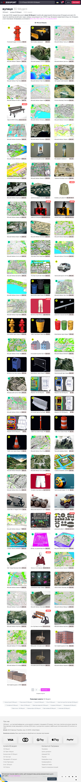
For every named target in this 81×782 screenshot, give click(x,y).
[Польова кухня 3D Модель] (40, 656)
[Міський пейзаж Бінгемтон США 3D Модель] (64, 345)
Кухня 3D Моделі (39, 702)
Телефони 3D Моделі (12, 705)
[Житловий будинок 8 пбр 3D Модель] (64, 637)
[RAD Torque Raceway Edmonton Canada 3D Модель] (17, 559)
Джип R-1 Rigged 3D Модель (62, 509)
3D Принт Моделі (8, 751)
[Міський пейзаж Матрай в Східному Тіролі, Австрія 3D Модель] (17, 461)
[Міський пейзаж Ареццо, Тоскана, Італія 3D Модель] (17, 520)
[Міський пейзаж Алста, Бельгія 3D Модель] (17, 247)
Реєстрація (76, 2)
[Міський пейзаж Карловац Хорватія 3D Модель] (17, 306)
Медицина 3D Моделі (70, 705)
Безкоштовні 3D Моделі (10, 754)
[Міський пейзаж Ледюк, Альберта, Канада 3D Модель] (64, 130)
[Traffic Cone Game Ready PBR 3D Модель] (17, 442)
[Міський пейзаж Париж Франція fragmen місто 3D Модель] (40, 91)
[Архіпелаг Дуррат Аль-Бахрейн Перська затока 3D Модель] (40, 189)
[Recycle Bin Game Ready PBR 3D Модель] (40, 286)
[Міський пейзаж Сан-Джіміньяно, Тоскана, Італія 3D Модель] (40, 461)
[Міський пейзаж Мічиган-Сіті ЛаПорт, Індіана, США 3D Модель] (17, 150)
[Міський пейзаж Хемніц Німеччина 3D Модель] (17, 208)
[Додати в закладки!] (24, 38)
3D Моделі (6, 749)
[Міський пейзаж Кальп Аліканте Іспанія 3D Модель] (17, 286)
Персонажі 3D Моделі (26, 702)
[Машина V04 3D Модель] (64, 384)
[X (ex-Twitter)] (65, 776)
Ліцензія (44, 757)
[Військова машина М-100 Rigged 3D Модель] (40, 500)
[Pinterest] (69, 776)
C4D (46, 19)
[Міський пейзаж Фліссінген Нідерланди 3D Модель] (64, 247)
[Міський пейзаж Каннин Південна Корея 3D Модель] (64, 559)
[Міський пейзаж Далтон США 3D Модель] (64, 52)
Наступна (44, 689)
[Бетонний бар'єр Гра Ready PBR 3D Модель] (40, 403)
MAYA (55, 19)
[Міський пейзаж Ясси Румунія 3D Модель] (40, 442)
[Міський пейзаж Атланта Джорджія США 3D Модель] (17, 91)
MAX (31, 19)
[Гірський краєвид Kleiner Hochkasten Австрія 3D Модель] (64, 442)
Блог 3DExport (7, 764)
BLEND (50, 19)
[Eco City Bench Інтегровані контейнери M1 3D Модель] (40, 617)
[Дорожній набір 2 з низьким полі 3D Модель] (64, 520)
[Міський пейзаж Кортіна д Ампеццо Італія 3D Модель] (17, 617)
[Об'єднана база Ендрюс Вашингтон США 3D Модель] (17, 169)
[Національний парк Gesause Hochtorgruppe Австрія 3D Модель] (64, 364)
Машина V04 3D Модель (61, 392)
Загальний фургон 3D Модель (63, 275)
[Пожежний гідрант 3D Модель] (17, 33)
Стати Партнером (8, 762)
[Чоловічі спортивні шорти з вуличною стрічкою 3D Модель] (40, 481)
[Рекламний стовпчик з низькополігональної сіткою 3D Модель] (64, 150)
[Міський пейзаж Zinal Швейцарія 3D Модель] (40, 598)
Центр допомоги (46, 751)
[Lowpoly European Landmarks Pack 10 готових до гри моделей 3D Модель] (64, 461)
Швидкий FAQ (46, 754)
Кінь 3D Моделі (51, 702)
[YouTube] (76, 780)
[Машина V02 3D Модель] (17, 423)
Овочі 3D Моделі (25, 705)
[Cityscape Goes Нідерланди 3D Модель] (40, 247)
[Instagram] (62, 776)
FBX (37, 19)
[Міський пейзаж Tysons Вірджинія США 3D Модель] (17, 598)
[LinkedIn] (76, 776)
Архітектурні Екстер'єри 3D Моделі (68, 702)
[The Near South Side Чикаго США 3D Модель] (40, 267)
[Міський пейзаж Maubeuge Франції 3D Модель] (64, 228)
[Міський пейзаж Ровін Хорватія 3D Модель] (40, 72)
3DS (40, 19)
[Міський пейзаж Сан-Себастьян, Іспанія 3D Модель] (64, 286)
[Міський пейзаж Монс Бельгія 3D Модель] (17, 481)
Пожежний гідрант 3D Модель (15, 42)
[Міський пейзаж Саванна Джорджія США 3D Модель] (17, 52)
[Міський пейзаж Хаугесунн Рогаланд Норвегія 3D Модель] (17, 189)
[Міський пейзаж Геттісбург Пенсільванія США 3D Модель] (17, 637)
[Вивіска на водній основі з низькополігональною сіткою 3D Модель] (40, 150)
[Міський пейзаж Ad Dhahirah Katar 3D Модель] (40, 228)
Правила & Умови (47, 764)
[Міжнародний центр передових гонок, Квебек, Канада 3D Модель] (17, 384)
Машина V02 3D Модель (13, 431)
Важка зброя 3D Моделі (34, 708)
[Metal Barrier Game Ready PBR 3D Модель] (40, 364)
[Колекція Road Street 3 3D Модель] (40, 520)
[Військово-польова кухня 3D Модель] (40, 637)
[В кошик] (21, 38)
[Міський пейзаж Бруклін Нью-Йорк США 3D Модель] (64, 539)
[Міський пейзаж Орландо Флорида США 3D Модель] (17, 130)
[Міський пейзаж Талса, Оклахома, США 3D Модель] (64, 33)
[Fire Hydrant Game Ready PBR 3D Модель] (17, 325)
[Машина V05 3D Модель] (40, 384)
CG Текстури (7, 757)
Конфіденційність (46, 762)
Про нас (6, 721)
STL (43, 19)
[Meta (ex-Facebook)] (72, 776)
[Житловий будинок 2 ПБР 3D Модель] (17, 676)
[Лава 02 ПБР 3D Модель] (17, 111)
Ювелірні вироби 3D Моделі (40, 705)
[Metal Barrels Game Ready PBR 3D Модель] (64, 325)
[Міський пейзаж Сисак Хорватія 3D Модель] (17, 345)
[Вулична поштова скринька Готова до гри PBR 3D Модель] (17, 364)
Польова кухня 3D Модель (38, 665)
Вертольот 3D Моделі (18, 708)
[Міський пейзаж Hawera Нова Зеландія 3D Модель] (64, 656)
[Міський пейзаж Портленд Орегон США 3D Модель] (17, 72)
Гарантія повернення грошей (50, 767)
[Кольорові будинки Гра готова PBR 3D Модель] (40, 345)
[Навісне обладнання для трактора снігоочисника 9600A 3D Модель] (40, 208)
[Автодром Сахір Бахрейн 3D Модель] (64, 72)
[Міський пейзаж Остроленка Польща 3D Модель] (64, 111)
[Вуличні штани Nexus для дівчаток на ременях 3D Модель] (40, 306)
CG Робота (6, 767)
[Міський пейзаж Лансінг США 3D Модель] (40, 169)
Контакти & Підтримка (50, 746)
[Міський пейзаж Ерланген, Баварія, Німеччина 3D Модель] (17, 267)
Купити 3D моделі (10, 746)
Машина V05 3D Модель (37, 392)
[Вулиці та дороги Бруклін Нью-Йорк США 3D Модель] (40, 539)
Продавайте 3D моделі (10, 759)
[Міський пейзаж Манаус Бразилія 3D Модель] (64, 598)
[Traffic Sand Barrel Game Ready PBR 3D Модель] (40, 325)
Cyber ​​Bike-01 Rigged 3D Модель (16, 509)
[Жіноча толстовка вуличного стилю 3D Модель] (40, 559)
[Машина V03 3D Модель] (64, 403)
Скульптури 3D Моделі (10, 702)
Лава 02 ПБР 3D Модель (13, 120)
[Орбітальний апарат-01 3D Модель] (64, 481)
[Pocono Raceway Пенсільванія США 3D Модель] (64, 91)
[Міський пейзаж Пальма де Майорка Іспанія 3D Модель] (40, 111)
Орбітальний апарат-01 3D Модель (64, 490)
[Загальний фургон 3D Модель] (64, 267)
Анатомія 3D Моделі (64, 708)
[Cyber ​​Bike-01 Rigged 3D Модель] (17, 500)
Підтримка (45, 749)
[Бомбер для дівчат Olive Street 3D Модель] (64, 189)
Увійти (68, 2)
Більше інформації (14, 776)
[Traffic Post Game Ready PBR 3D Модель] (40, 423)
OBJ (34, 19)
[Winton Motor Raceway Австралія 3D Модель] (64, 578)
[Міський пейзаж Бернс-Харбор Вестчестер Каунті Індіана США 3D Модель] (17, 228)
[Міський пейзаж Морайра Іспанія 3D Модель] (40, 130)
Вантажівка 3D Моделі (49, 708)
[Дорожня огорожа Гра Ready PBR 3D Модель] (64, 306)
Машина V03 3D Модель (61, 412)
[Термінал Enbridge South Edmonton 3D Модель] (64, 169)
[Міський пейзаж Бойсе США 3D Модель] (17, 403)
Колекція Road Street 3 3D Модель (40, 529)
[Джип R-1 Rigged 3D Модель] (64, 500)
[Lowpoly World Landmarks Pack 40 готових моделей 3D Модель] (17, 539)
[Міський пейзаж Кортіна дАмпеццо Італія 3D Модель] (64, 617)
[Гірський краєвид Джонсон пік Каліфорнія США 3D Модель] (40, 52)
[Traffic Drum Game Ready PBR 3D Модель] (64, 423)
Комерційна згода (47, 759)
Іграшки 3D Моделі (56, 705)
